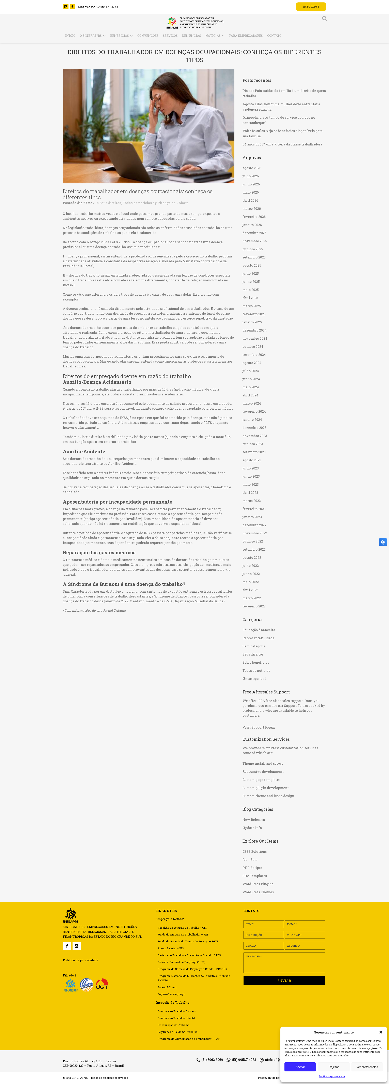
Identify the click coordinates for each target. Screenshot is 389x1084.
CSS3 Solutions (255, 851)
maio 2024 (251, 387)
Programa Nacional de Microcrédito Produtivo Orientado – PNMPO (195, 978)
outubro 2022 (253, 541)
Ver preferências (367, 1067)
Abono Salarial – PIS (171, 948)
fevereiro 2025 (254, 314)
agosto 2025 (252, 265)
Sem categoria (254, 646)
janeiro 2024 (252, 419)
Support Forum (296, 705)
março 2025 (252, 306)
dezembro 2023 (254, 427)
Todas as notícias (137, 203)
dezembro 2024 (255, 330)
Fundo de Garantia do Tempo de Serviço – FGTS (188, 941)
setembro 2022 (254, 549)
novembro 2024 (255, 338)
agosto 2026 (252, 168)
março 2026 (252, 208)
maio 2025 (251, 289)
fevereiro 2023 (254, 509)
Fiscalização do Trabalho (173, 1025)
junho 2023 (251, 476)
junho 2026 (251, 184)
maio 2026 (251, 192)
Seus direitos (110, 203)
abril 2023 (250, 492)
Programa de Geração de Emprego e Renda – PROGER (192, 969)
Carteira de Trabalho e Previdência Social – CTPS (189, 955)
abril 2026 (250, 200)
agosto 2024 (252, 363)
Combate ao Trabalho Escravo (177, 1011)
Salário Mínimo (167, 987)
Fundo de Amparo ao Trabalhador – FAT (183, 934)
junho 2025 (251, 281)
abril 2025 (250, 298)
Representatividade (259, 638)
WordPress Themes (258, 892)
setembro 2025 (254, 257)
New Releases (254, 819)
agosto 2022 (252, 557)
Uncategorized (254, 678)
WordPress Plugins (258, 884)
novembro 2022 (255, 533)
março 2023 (252, 500)
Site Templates (255, 876)
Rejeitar (334, 1067)
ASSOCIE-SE (311, 6)
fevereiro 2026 (254, 216)
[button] (381, 1032)
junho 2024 (251, 379)
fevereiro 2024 (254, 411)
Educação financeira (259, 630)
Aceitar (300, 1067)
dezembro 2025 (254, 233)
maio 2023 (251, 484)
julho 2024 (251, 371)
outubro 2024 (253, 346)
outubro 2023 (253, 444)
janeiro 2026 (252, 225)
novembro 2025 (255, 241)
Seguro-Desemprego (171, 994)
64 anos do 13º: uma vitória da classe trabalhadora (282, 144)
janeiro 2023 (252, 517)
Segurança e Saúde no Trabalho (178, 1032)
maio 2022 (251, 582)
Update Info (252, 828)
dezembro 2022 (254, 525)
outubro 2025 (253, 249)
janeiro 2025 (252, 322)
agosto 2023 (252, 460)
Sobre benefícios (256, 662)
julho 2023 (251, 468)
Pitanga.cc (166, 203)
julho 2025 (251, 273)
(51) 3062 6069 (212, 1059)
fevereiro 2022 (254, 606)
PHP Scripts (252, 867)
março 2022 (252, 598)
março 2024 (252, 403)
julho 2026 (251, 176)
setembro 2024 (254, 354)
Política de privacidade (332, 1076)
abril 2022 (250, 590)
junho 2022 (251, 574)
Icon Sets (250, 859)
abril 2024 (250, 395)
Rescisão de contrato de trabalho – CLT (182, 927)
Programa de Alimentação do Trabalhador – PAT (189, 1039)
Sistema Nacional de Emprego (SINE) (181, 962)
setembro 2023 (254, 452)
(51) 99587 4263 (244, 1059)
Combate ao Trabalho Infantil (176, 1018)
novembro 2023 (255, 436)
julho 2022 (251, 565)
